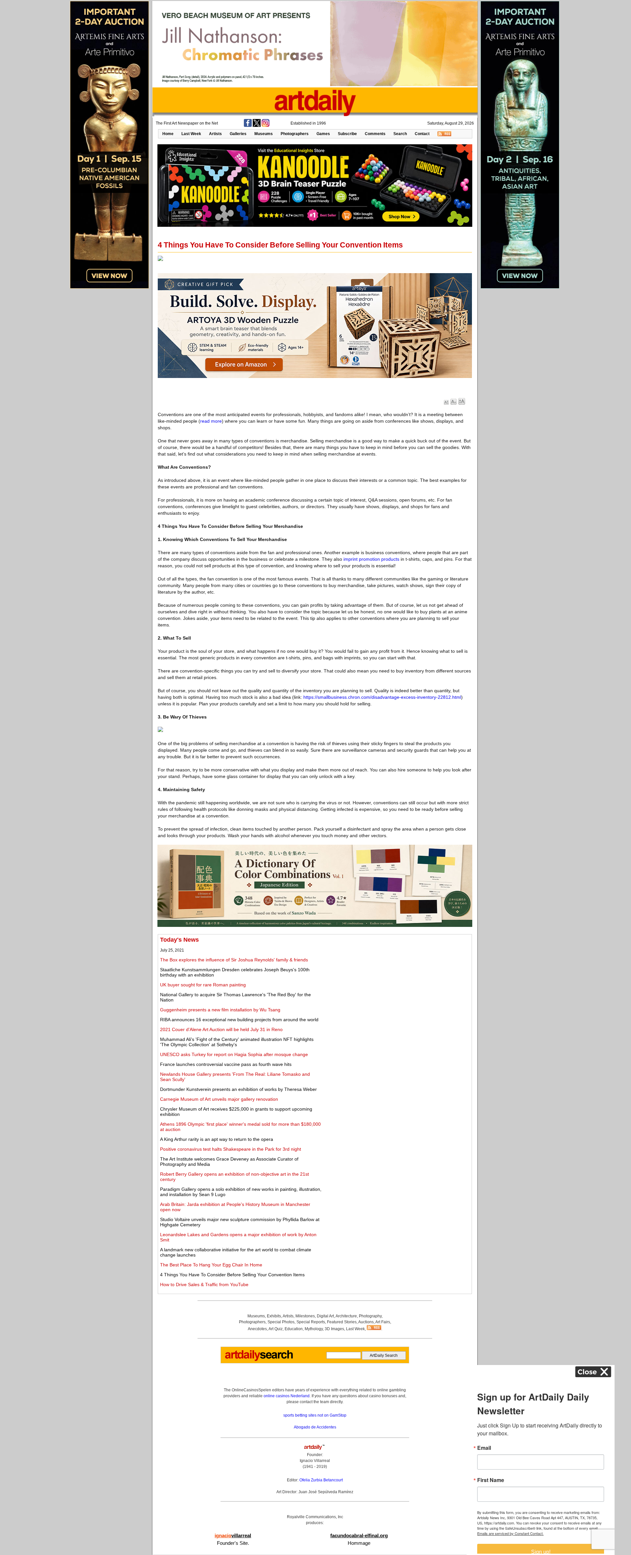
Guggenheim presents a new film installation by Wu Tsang (220, 1009)
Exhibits (274, 1316)
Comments (375, 133)
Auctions (366, 1322)
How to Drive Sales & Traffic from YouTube (204, 1284)
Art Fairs (382, 1322)
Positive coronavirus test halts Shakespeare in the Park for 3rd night (230, 1149)
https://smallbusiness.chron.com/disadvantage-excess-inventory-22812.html (382, 697)
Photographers (295, 133)
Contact (422, 133)
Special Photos (281, 1322)
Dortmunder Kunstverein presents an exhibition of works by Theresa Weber (238, 1089)
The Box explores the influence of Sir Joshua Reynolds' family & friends (234, 959)
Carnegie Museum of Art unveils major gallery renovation (219, 1099)
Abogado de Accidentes (315, 1427)
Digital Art (325, 1316)
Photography (370, 1316)
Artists (215, 133)
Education (294, 1329)
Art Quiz (276, 1329)
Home (168, 133)
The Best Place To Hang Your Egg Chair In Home (211, 1264)
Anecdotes (257, 1329)
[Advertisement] (396, 982)
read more (211, 421)
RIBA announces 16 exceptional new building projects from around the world (239, 1019)
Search (400, 133)
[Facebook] (248, 125)
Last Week (191, 133)
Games (323, 133)
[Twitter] (257, 125)
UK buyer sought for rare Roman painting (203, 984)
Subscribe (347, 133)
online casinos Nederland (287, 1396)
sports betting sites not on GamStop (314, 1415)
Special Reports (310, 1322)
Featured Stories (342, 1322)
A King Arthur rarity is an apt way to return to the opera (216, 1139)
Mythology (314, 1329)
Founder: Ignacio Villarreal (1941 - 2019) (315, 1460)
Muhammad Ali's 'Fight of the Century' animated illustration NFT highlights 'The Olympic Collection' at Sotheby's (237, 1042)
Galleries (238, 133)
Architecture (346, 1316)
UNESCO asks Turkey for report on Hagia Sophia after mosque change (234, 1054)
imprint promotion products (371, 559)
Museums (263, 133)
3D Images (334, 1329)
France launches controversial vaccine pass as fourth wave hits (226, 1064)
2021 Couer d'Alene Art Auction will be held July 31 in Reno (221, 1029)
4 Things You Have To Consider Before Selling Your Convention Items (232, 1274)
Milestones (305, 1316)
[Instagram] (265, 125)
